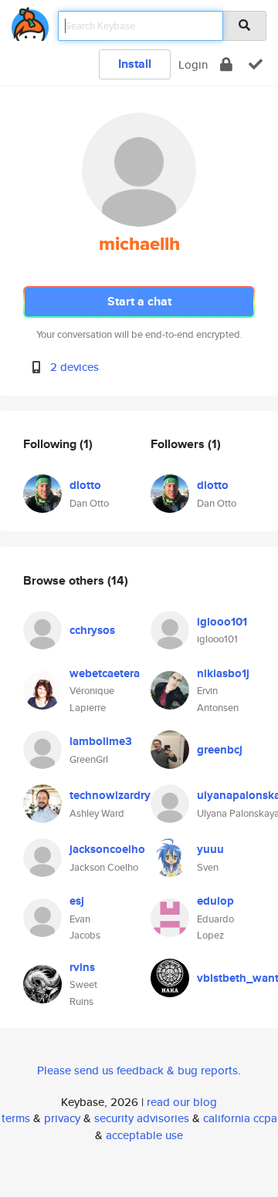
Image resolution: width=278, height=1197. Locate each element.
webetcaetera (105, 673)
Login (193, 64)
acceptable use (144, 1135)
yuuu (210, 849)
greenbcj (219, 749)
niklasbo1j (223, 673)
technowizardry (110, 795)
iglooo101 (222, 621)
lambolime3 (101, 741)
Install (134, 63)
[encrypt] (226, 64)
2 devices (74, 367)
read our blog (182, 1102)
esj (77, 900)
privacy (62, 1118)
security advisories (141, 1118)
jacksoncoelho (107, 849)
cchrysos (92, 630)
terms (16, 1118)
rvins (82, 967)
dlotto (85, 485)
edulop (215, 900)
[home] (30, 21)
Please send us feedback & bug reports (137, 1070)
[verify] (256, 64)
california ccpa (240, 1118)
